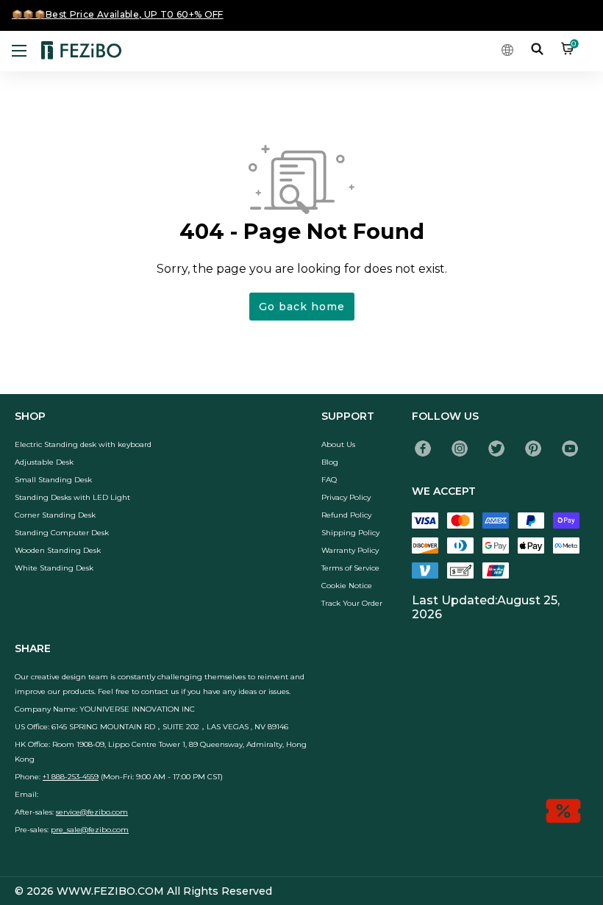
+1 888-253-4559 (71, 776)
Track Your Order (351, 603)
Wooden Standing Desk (58, 550)
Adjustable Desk (44, 462)
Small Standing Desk (53, 479)
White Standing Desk (54, 568)
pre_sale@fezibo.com (90, 829)
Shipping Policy (350, 532)
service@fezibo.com (92, 812)
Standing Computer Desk (62, 532)
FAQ (329, 479)
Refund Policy (346, 515)
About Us (338, 444)
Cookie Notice (346, 585)
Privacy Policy (346, 497)
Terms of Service (350, 568)
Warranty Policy (350, 550)
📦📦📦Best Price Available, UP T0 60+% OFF (118, 14)
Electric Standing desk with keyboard (83, 444)
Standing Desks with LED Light (72, 497)
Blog (329, 462)
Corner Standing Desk (55, 515)
